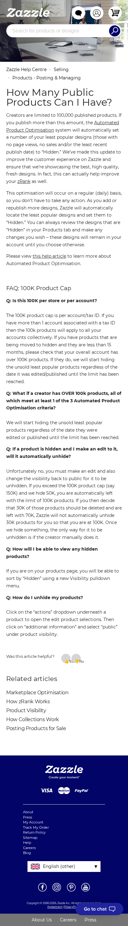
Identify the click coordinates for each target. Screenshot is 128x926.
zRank (23, 181)
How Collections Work (32, 719)
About (28, 812)
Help (27, 842)
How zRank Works (28, 701)
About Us (42, 920)
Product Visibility (26, 710)
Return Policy (34, 832)
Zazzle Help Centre (26, 69)
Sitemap (30, 837)
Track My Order (36, 827)
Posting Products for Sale (36, 728)
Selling (61, 69)
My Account (33, 822)
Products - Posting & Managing (46, 78)
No (80, 661)
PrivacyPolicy (72, 906)
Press (27, 817)
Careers (29, 848)
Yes (70, 661)
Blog (27, 853)
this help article (49, 256)
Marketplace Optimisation (37, 693)
